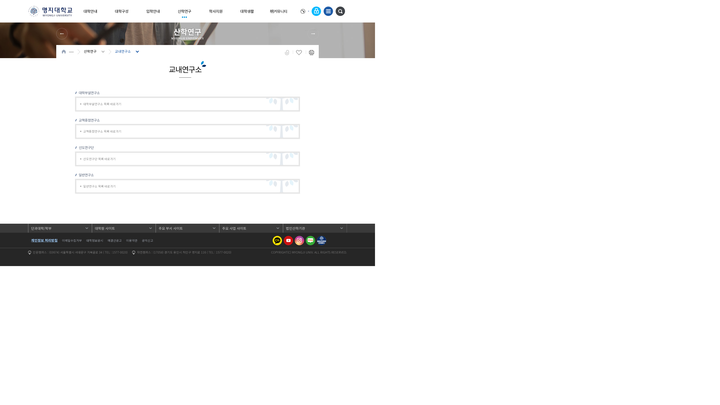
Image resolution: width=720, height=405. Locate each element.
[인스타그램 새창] (299, 238)
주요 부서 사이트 (171, 228)
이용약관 (131, 240)
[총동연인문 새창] (321, 238)
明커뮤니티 (278, 11)
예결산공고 (115, 240)
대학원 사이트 (105, 228)
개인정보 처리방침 (44, 240)
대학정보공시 (94, 240)
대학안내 (90, 11)
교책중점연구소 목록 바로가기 (102, 131)
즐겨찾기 (299, 52)
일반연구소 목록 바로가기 (99, 186)
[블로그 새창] (310, 238)
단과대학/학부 (41, 228)
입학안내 (153, 11)
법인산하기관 (295, 228)
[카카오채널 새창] (277, 238)
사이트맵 (328, 11)
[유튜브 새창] (288, 238)
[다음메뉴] (313, 33)
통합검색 (340, 11)
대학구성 (121, 11)
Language (305, 11)
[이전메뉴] (62, 33)
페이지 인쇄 (311, 52)
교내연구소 (123, 51)
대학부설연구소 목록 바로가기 (102, 104)
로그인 (316, 11)
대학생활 (247, 11)
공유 (287, 52)
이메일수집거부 (72, 240)
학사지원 (216, 11)
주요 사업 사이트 (234, 228)
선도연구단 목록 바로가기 (99, 159)
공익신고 (147, 240)
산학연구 (184, 11)
